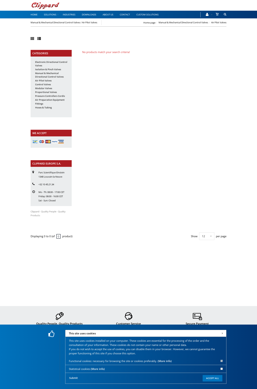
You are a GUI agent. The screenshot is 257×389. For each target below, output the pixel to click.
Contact (125, 14)
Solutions (50, 14)
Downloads (89, 14)
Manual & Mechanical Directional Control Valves (183, 22)
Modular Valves (43, 88)
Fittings (39, 103)
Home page (149, 22)
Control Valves (43, 84)
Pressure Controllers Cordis (50, 96)
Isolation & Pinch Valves (48, 69)
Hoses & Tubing (43, 107)
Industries (69, 14)
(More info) (165, 361)
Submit (73, 378)
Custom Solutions (147, 14)
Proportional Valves (46, 92)
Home (34, 14)
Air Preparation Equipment (50, 99)
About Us (108, 14)
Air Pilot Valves (43, 80)
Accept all (212, 378)
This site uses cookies (82, 333)
